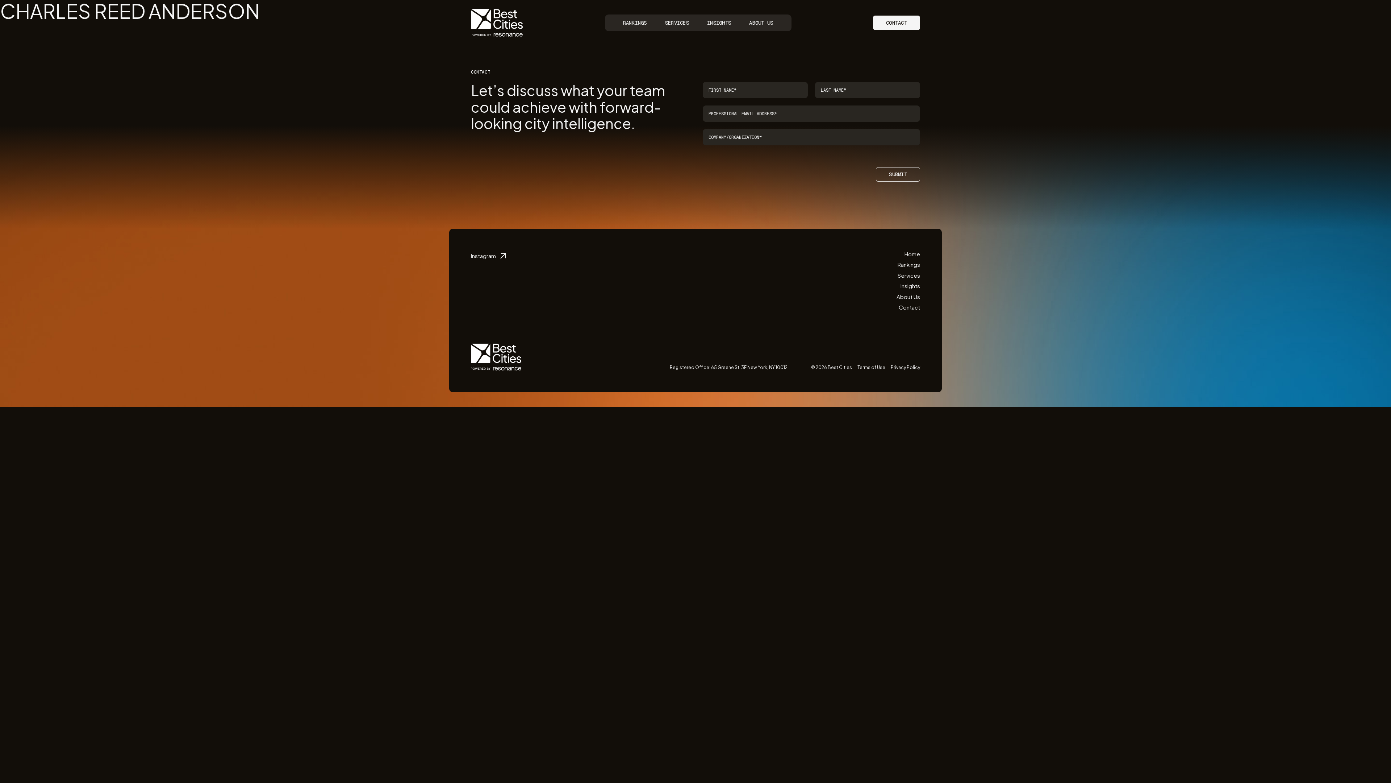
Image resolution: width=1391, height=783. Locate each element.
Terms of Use (871, 367)
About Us (761, 23)
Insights (719, 23)
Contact (896, 23)
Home (912, 253)
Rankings (635, 23)
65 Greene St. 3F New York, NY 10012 (749, 367)
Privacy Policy (905, 367)
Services (677, 23)
